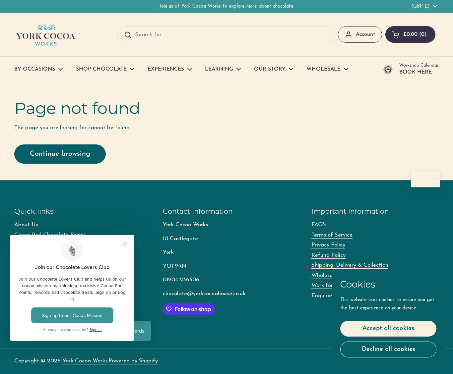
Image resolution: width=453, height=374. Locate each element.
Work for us (325, 285)
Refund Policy (328, 255)
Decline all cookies (388, 349)
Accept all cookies (388, 328)
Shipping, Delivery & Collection (349, 265)
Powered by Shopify (133, 361)
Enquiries (322, 295)
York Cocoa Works (84, 361)
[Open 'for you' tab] (432, 179)
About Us (26, 225)
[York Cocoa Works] (45, 34)
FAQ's (318, 225)
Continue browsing (60, 153)
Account (365, 34)
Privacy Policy (328, 245)
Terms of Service (332, 235)
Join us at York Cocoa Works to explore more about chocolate (226, 6)
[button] (410, 34)
